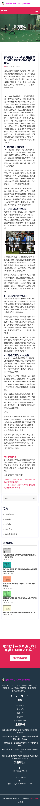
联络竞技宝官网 (11, 534)
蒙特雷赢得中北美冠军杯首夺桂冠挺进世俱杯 (19, 613)
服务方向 (8, 529)
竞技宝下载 (34, 798)
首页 (15, 29)
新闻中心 (8, 524)
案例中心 (8, 519)
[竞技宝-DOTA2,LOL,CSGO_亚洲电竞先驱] (20, 3)
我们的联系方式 (20, 658)
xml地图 (20, 802)
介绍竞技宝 (9, 514)
